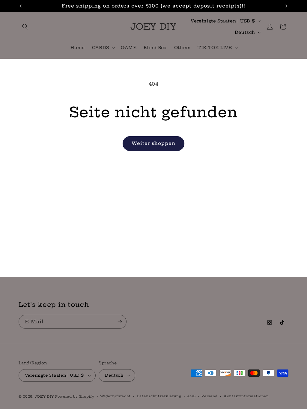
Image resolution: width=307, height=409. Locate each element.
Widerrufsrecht (115, 396)
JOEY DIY (44, 396)
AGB (191, 396)
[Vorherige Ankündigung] (20, 6)
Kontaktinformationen (246, 396)
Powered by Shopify (74, 396)
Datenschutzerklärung (159, 396)
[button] (25, 26)
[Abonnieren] (119, 322)
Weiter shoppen (153, 143)
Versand (209, 396)
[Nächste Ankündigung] (286, 6)
